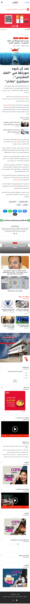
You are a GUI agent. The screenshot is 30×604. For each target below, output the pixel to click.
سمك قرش (12, 202)
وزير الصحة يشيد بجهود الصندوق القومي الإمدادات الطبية (15, 450)
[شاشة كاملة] (3, 435)
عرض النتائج (15, 382)
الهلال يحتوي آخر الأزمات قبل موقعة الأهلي (23, 325)
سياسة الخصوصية (18, 596)
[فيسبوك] (25, 211)
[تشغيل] (27, 435)
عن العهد (25, 596)
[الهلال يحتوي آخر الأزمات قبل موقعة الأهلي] (22, 320)
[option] (15, 245)
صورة (26, 373)
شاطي (25, 205)
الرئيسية (26, 35)
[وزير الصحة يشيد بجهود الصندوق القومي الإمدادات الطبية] (25, 131)
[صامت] (5, 435)
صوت (26, 375)
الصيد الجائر (16, 180)
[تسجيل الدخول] (2, 3)
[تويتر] (20, 211)
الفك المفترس (23, 202)
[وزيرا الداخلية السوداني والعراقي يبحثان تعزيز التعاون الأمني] (7, 320)
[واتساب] (10, 211)
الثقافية (21, 38)
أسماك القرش (16, 142)
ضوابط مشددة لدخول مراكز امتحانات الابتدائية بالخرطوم (16, 457)
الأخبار (22, 35)
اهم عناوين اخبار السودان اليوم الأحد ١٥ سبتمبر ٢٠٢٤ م (22, 310)
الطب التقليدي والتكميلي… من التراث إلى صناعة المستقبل (15, 454)
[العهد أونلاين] (15, 2)
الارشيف (4, 596)
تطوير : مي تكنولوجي (15, 594)
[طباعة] (15, 214)
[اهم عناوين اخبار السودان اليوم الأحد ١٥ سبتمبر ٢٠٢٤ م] (22, 304)
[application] (15, 429)
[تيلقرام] (5, 211)
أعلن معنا (13, 596)
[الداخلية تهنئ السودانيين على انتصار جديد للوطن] (7, 304)
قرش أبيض (5, 105)
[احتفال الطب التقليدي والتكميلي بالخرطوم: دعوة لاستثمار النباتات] (25, 124)
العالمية (15, 38)
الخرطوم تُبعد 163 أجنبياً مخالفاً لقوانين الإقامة (15, 246)
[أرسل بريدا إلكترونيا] (22, 46)
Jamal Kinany (25, 46)
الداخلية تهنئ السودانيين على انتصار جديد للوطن (8, 310)
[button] (15, 429)
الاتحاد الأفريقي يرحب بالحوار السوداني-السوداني (16, 9)
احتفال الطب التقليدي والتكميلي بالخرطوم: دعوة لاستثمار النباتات (15, 447)
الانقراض (16, 188)
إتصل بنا (8, 596)
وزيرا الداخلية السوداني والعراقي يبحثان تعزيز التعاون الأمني (8, 326)
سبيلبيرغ (22, 97)
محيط (18, 205)
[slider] (16, 435)
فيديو (26, 378)
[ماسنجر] (15, 211)
